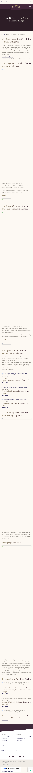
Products (18, 734)
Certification (4, 740)
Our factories (4, 738)
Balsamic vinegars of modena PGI (23, 736)
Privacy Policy (11, 764)
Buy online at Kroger (7, 57)
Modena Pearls (19, 742)
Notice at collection (7, 771)
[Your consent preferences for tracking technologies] (30, 770)
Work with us (4, 750)
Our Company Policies (6, 745)
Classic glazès (19, 740)
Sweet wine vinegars (20, 738)
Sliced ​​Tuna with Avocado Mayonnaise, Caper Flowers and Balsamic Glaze (15, 380)
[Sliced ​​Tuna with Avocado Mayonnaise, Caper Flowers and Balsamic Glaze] (16, 375)
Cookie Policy (4, 764)
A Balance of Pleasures (6, 742)
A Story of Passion (5, 744)
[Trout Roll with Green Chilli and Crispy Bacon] (14, 387)
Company (4, 734)
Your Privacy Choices (12, 768)
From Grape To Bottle (6, 736)
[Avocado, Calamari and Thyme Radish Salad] (14, 399)
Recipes (18, 750)
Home (4, 34)
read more (5, 382)
